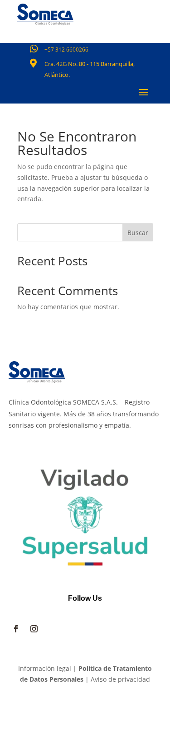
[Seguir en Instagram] (34, 629)
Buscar (137, 232)
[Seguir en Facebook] (16, 629)
